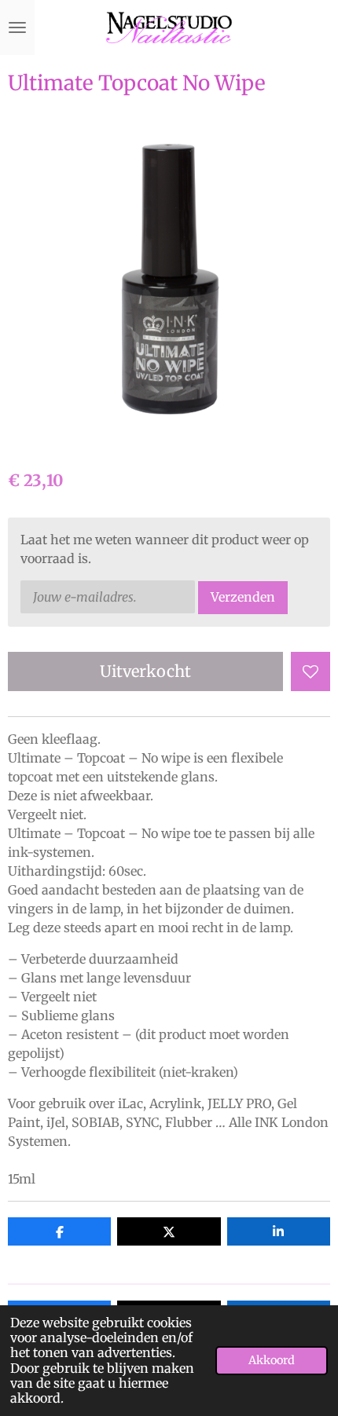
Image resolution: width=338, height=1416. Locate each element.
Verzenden (243, 597)
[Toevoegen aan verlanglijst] (310, 671)
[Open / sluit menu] (17, 27)
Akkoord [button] (271, 1360)
